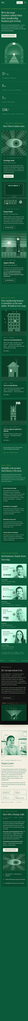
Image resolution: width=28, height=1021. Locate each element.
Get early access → (7, 697)
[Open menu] (25, 2)
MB (2, 3)
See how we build (9, 227)
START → (20, 2)
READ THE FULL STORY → (8, 802)
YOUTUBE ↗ (19, 802)
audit (7, 534)
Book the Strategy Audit (9, 35)
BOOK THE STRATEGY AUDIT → (11, 452)
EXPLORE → (6, 351)
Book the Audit (8, 176)
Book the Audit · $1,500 (10, 850)
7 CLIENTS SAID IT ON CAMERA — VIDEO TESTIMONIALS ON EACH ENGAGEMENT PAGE (13, 653)
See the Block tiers (9, 280)
